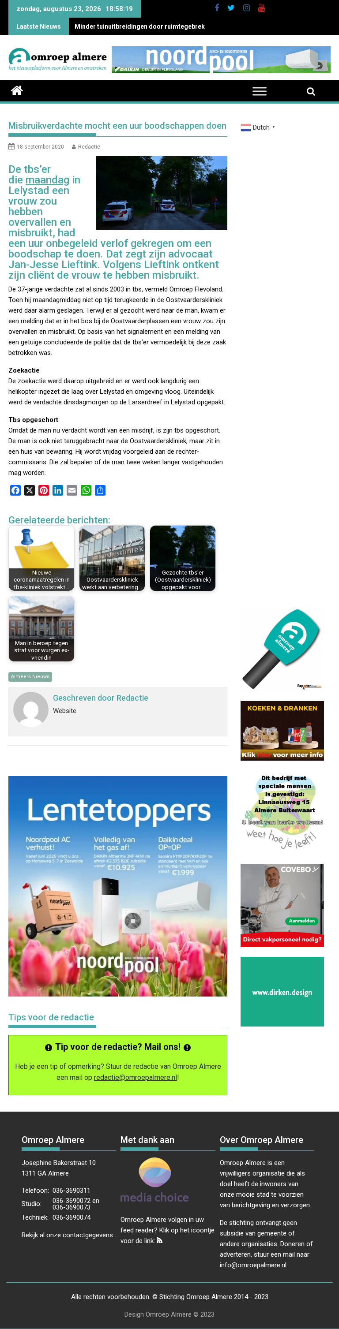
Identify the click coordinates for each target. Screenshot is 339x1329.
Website (64, 711)
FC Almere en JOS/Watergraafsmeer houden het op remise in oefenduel (179, 26)
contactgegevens (88, 1235)
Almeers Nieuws (30, 676)
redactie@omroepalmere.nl (135, 1077)
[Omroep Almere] (17, 89)
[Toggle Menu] (259, 91)
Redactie (89, 147)
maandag (47, 180)
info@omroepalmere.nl (253, 1265)
